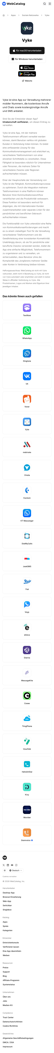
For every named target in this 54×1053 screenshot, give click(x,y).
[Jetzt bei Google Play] (27, 74)
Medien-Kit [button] (8, 1005)
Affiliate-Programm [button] (11, 980)
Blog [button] (5, 976)
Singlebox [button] (7, 910)
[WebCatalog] (5, 858)
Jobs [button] (5, 1001)
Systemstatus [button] (9, 984)
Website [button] (28, 81)
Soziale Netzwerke (30, 15)
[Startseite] (13, 4)
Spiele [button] (5, 926)
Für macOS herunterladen (28, 50)
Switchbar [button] (7, 905)
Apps (13, 15)
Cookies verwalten (10, 876)
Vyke (47, 15)
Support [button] (6, 972)
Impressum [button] (7, 1046)
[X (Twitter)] (4, 865)
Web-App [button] (7, 901)
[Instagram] (16, 865)
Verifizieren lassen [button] (11, 947)
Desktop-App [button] (9, 893)
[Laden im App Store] (27, 67)
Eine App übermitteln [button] (12, 951)
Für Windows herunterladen (29, 59)
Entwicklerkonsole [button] (11, 942)
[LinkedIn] (8, 865)
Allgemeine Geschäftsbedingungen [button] (18, 1038)
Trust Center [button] (8, 1017)
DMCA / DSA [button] (8, 1042)
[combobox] (15, 870)
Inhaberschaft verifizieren (15, 122)
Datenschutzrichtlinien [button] (12, 1021)
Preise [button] (5, 967)
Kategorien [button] (7, 930)
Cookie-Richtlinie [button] (10, 1026)
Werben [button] (6, 955)
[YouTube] (12, 865)
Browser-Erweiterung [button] (12, 897)
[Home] (4, 15)
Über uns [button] (7, 997)
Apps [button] (5, 922)
